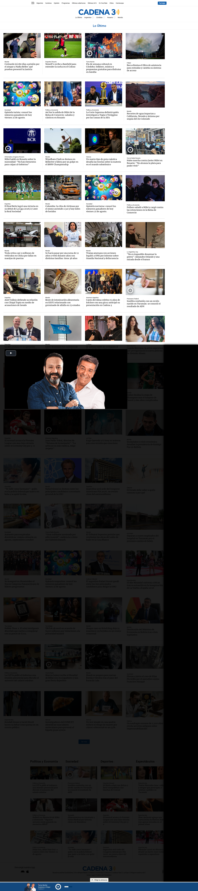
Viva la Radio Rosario (133, 158)
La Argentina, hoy (132, 252)
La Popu (88, 344)
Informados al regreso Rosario (14, 157)
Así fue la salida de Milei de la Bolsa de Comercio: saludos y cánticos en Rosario (60, 115)
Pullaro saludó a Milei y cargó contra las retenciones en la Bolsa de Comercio (145, 210)
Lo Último (78, 17)
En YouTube (103, 3)
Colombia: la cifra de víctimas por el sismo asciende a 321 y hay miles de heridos (62, 209)
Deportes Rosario (51, 62)
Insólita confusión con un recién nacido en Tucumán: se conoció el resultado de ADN (144, 304)
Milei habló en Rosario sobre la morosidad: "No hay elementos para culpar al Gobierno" (20, 162)
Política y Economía (51, 110)
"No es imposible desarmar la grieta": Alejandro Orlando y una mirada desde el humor (143, 257)
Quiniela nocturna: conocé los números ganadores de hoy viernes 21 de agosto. (101, 209)
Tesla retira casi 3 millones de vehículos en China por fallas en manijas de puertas (20, 256)
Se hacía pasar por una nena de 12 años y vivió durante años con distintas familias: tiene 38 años (62, 256)
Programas (66, 3)
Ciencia (88, 157)
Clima (112, 3)
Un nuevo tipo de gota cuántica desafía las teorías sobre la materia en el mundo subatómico (103, 162)
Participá (162, 3)
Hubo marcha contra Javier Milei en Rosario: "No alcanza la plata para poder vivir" (144, 163)
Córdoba (99, 17)
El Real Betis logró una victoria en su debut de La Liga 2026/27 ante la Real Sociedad (21, 209)
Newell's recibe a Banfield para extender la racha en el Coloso (60, 65)
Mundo (120, 17)
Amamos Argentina (92, 297)
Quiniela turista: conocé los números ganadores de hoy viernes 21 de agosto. (18, 115)
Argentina (87, 17)
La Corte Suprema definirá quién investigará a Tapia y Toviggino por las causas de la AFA (102, 115)
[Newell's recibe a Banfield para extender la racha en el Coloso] (62, 45)
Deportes (40, 3)
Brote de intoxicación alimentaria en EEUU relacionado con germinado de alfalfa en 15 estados (62, 302)
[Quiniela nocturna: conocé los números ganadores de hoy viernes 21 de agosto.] (103, 187)
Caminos (48, 3)
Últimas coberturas (78, 3)
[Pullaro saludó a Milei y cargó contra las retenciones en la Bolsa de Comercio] (145, 188)
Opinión (56, 3)
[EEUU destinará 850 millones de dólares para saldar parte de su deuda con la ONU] (62, 328)
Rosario (110, 17)
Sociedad (8, 110)
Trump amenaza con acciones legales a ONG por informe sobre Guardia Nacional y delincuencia (102, 256)
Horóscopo (120, 3)
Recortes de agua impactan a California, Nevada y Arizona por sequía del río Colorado (143, 116)
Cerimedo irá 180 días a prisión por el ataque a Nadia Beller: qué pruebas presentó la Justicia (22, 67)
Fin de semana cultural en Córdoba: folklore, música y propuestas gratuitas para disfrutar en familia (103, 68)
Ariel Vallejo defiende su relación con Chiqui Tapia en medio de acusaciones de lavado (21, 302)
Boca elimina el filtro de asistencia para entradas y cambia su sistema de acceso (144, 68)
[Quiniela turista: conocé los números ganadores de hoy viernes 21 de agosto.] (22, 93)
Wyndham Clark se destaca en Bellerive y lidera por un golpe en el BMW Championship (61, 162)
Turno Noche (90, 62)
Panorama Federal (133, 299)
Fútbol (129, 63)
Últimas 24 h (92, 3)
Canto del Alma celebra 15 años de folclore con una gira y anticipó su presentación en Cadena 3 (103, 302)
